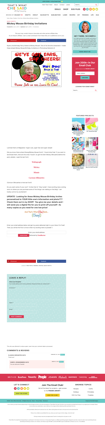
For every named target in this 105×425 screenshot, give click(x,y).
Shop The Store (21, 393)
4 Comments (36, 26)
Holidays (76, 392)
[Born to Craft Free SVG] (91, 165)
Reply (62, 354)
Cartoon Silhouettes (36, 178)
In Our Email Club (51, 1)
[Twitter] (93, 9)
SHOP (30, 202)
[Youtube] (96, 9)
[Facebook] (87, 9)
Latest (68, 4)
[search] (96, 5)
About (56, 4)
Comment (12, 288)
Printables (90, 392)
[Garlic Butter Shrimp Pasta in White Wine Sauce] (78, 165)
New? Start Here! (47, 4)
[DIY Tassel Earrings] (91, 129)
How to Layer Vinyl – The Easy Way (91, 151)
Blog (11, 18)
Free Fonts (20, 18)
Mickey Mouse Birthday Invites (47, 196)
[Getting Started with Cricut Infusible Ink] (78, 149)
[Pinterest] (84, 9)
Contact (62, 4)
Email (11, 309)
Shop (65, 9)
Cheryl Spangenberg (17, 362)
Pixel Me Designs (94, 400)
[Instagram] (90, 9)
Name (11, 302)
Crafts (91, 389)
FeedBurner (42, 235)
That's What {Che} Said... (17, 8)
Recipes (76, 389)
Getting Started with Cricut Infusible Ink (78, 151)
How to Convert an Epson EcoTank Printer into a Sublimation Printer (78, 133)
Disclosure (45, 400)
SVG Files (75, 9)
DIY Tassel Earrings (92, 131)
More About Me (85, 51)
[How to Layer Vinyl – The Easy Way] (91, 149)
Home (8, 18)
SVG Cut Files (76, 395)
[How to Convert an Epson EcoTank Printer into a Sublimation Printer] (78, 129)
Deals (58, 9)
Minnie (36, 172)
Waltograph (36, 162)
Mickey (37, 167)
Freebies (15, 18)
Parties (41, 265)
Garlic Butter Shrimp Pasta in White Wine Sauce (78, 168)
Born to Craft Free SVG (92, 167)
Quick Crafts (11, 21)
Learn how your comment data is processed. (41, 346)
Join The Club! (52, 395)
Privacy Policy (39, 400)
